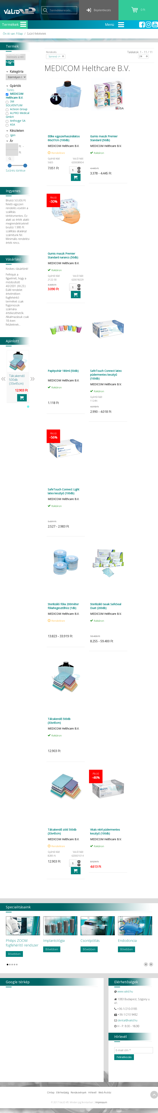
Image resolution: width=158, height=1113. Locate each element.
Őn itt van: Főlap (13, 33)
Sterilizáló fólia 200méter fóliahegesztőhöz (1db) (63, 606)
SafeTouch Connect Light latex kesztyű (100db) (63, 491)
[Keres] (10, 159)
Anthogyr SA (17, 120)
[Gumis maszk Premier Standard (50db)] (108, 94)
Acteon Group (18, 109)
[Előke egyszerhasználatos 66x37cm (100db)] (66, 94)
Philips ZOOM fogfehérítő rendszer (22, 942)
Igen (12, 135)
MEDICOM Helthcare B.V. (14, 95)
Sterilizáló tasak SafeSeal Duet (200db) (105, 606)
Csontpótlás (90, 940)
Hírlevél (92, 1092)
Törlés (10, 90)
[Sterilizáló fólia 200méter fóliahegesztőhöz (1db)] (66, 562)
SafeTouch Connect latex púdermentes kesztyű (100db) (106, 374)
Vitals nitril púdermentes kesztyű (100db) (105, 831)
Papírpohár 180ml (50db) (63, 371)
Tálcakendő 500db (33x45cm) (59, 720)
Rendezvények (78, 1092)
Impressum (101, 1102)
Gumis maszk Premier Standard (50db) (104, 138)
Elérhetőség (62, 1092)
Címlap (50, 1092)
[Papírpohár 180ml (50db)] (66, 329)
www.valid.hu (125, 991)
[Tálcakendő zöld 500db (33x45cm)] (66, 787)
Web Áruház (104, 1092)
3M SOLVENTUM (14, 103)
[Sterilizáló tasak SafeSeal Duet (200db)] (108, 562)
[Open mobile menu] (23, 24)
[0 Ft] (136, 11)
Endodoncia (127, 940)
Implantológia (54, 940)
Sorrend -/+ (55, 56)
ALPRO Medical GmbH (17, 115)
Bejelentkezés (102, 10)
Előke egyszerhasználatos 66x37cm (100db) (64, 138)
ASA (12, 124)
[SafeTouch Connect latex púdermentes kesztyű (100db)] (108, 329)
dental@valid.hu (127, 1020)
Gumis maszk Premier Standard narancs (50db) (63, 255)
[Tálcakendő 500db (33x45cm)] (66, 677)
